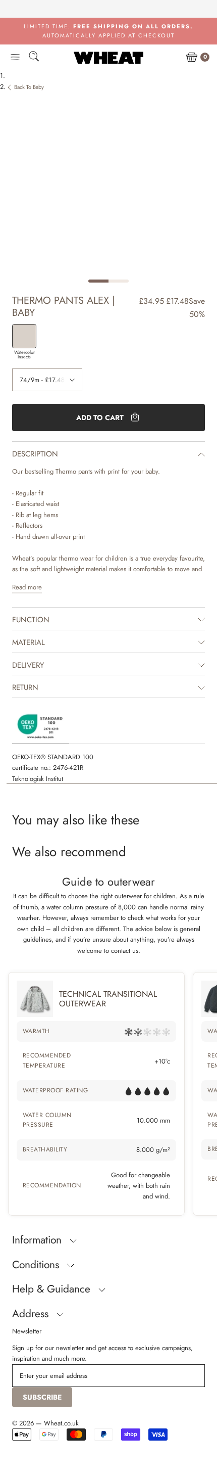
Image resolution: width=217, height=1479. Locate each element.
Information (38, 1239)
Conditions (37, 1264)
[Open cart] (192, 57)
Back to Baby (29, 87)
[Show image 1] (98, 281)
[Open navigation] (15, 57)
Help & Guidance (52, 1289)
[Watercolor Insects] (24, 336)
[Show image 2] (118, 281)
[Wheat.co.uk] (108, 57)
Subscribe (42, 1397)
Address (31, 1313)
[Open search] (34, 58)
